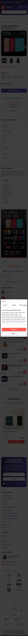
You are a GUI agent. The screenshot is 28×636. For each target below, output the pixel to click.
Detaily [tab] (14, 305)
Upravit (13, 333)
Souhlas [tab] (5, 305)
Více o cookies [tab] (23, 305)
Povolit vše (14, 329)
